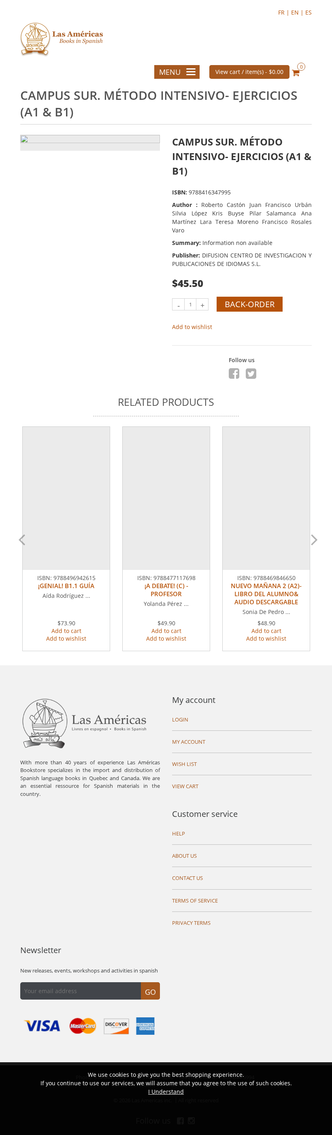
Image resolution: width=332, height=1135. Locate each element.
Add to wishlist (192, 327)
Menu (170, 72)
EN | (298, 12)
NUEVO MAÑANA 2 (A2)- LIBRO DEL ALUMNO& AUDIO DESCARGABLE (266, 594)
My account (193, 699)
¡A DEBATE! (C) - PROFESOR (166, 590)
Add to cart (66, 631)
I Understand (166, 1091)
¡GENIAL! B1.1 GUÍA (66, 586)
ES (308, 12)
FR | (284, 12)
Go (150, 992)
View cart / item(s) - (249, 72)
